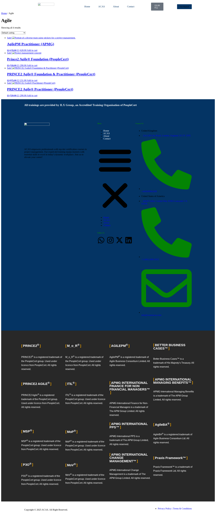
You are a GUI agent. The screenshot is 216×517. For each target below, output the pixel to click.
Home (87, 6)
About (116, 6)
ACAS (101, 6)
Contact (130, 6)
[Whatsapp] (101, 240)
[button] (115, 178)
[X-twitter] (119, 240)
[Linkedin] (128, 240)
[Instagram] (110, 240)
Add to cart (32, 50)
